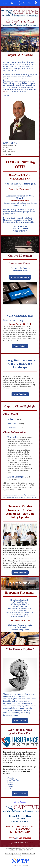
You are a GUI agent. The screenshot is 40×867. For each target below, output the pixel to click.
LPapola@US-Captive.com (11, 150)
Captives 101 (20, 720)
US (16, 837)
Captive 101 (7, 91)
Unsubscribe (8, 854)
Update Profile (17, 854)
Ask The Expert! (20, 793)
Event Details (20, 346)
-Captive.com (24, 837)
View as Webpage (20, 802)
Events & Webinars (20, 277)
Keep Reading (20, 394)
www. (12, 837)
